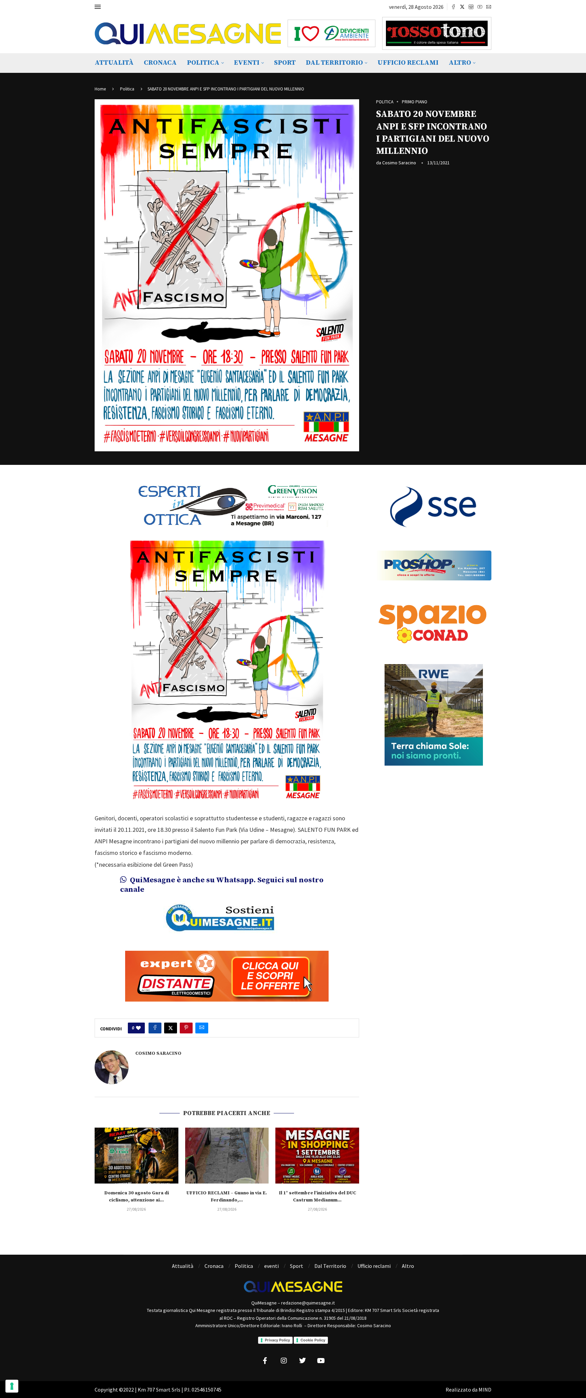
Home (100, 89)
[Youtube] (480, 6)
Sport (285, 63)
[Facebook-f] (265, 1361)
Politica (203, 63)
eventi (246, 63)
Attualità (114, 63)
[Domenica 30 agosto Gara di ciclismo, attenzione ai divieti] (136, 1155)
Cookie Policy (312, 1340)
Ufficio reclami (407, 63)
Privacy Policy (277, 1340)
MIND (484, 1389)
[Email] (488, 6)
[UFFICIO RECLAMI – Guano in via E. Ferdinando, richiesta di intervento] (227, 1155)
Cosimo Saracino (399, 163)
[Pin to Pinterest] (186, 1028)
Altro (460, 63)
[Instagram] (471, 6)
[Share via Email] (201, 1028)
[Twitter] (462, 6)
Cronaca (160, 63)
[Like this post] (138, 1028)
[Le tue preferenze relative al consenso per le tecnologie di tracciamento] (11, 1386)
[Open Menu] (98, 7)
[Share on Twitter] (170, 1028)
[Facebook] (453, 6)
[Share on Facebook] (155, 1028)
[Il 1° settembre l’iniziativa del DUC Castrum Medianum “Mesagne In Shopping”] (317, 1155)
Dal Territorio (334, 63)
